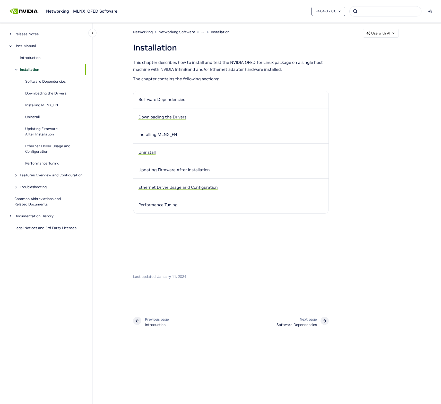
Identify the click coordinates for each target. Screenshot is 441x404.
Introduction (30, 58)
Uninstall (32, 117)
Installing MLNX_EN (41, 105)
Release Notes (26, 34)
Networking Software (177, 32)
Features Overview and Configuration (51, 175)
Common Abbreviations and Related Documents (37, 202)
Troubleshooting (33, 187)
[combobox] (385, 11)
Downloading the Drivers (45, 93)
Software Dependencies (45, 81)
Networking (57, 11)
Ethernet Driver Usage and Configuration (47, 149)
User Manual (25, 46)
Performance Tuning (42, 163)
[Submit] (355, 11)
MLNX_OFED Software (95, 11)
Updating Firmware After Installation (41, 132)
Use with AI (380, 33)
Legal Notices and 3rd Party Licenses (45, 228)
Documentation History (34, 216)
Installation (29, 69)
